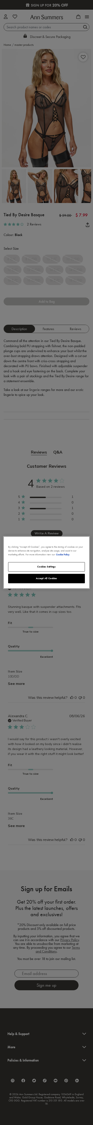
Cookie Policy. (63, 554)
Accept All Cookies (46, 578)
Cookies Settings (46, 566)
